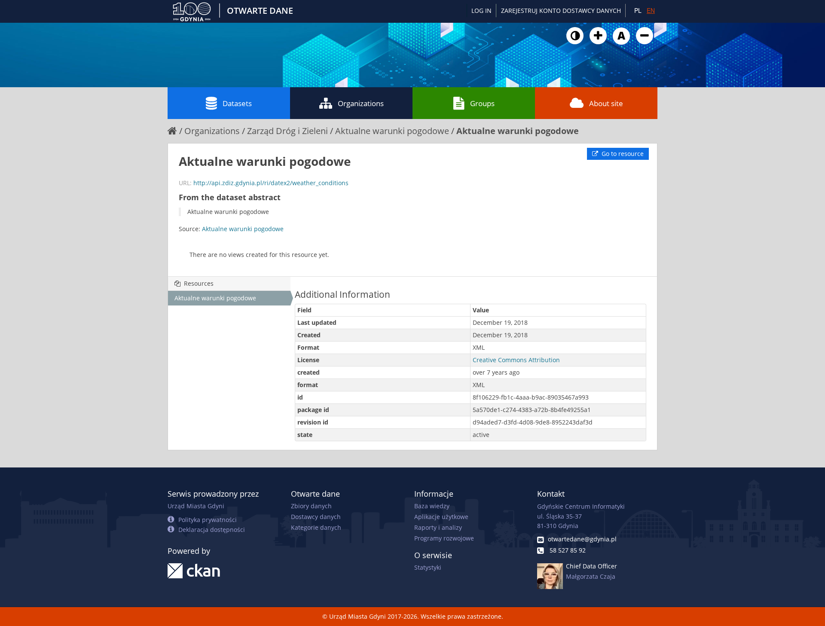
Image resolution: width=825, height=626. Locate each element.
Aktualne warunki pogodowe (392, 131)
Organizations (361, 103)
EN (651, 10)
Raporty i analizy (438, 527)
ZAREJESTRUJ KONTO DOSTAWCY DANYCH (561, 10)
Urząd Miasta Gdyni (196, 506)
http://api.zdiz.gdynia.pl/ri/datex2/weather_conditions (270, 183)
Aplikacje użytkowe (441, 517)
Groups (482, 103)
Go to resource (622, 154)
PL (638, 10)
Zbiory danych (311, 506)
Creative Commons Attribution (516, 360)
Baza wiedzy (431, 506)
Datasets (237, 103)
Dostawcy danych (316, 517)
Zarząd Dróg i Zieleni (287, 131)
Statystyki (427, 567)
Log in (481, 10)
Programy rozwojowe (444, 538)
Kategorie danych (316, 527)
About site (606, 103)
